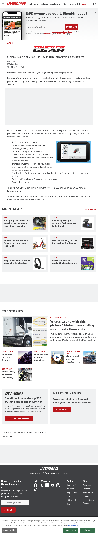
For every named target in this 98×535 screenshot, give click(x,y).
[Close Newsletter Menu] (95, 12)
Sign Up (8, 510)
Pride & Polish (40, 352)
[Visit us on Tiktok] (35, 489)
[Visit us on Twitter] (41, 485)
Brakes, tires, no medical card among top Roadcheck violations (9, 374)
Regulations (8, 352)
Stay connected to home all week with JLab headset (17, 262)
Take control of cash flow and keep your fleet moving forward (72, 401)
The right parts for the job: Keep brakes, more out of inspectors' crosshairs (17, 223)
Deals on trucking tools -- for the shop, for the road (64, 242)
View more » (90, 209)
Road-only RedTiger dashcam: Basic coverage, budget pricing (64, 223)
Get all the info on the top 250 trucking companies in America (23, 400)
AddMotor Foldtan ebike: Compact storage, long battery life (16, 243)
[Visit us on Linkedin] (47, 485)
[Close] (94, 520)
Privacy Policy (48, 34)
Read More (62, 410)
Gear (10, 43)
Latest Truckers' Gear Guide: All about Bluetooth (65, 262)
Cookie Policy (73, 525)
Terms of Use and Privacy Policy (62, 32)
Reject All (87, 530)
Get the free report (18, 418)
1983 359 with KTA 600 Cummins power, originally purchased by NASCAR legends (41, 357)
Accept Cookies (70, 530)
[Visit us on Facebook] (35, 485)
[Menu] (3, 3)
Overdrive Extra (58, 317)
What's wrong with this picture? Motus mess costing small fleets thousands (72, 325)
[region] (49, 526)
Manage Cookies (9, 530)
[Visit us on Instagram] (58, 485)
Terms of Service (61, 34)
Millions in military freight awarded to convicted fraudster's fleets (7, 357)
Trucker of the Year (73, 352)
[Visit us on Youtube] (52, 485)
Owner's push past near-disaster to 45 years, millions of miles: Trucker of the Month (73, 359)
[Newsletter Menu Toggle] (94, 3)
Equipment (7, 369)
